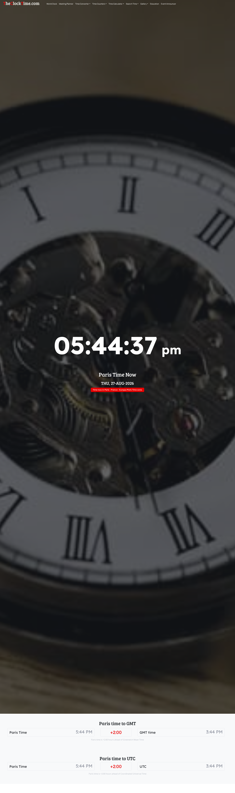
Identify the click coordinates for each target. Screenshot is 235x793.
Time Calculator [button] (116, 3)
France (114, 390)
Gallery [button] (143, 3)
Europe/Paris (125, 390)
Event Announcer (168, 3)
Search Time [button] (131, 3)
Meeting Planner (66, 3)
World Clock (52, 3)
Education (154, 3)
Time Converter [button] (82, 3)
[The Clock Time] (21, 3)
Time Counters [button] (98, 3)
